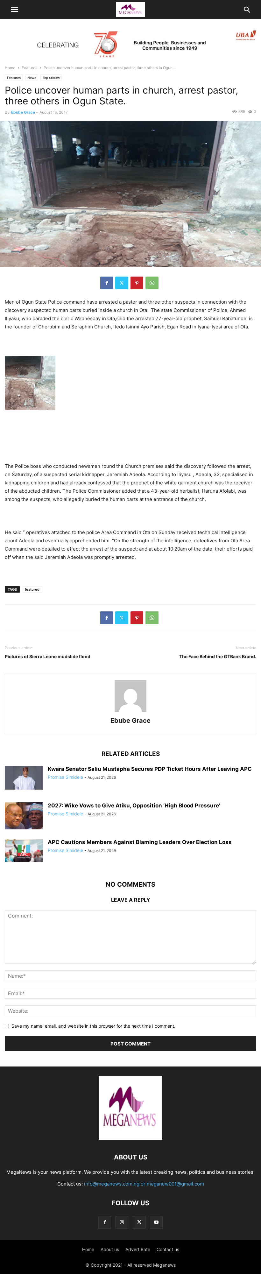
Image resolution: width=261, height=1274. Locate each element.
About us (110, 1249)
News (31, 78)
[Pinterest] (136, 283)
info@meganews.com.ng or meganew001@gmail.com (144, 1184)
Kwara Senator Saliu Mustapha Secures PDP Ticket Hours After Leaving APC (150, 769)
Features (29, 67)
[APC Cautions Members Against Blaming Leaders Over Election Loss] (24, 850)
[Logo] (130, 1138)
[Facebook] (106, 283)
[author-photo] (130, 711)
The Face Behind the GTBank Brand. (217, 656)
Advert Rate (137, 1249)
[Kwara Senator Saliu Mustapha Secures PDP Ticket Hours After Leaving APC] (24, 778)
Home (10, 67)
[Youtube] (156, 1222)
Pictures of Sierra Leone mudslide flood (47, 656)
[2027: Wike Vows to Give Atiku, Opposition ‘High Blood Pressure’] (24, 816)
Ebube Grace (23, 112)
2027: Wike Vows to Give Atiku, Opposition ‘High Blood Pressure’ (134, 805)
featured (32, 589)
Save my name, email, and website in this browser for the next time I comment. (93, 1026)
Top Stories (51, 78)
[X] (121, 283)
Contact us (168, 1249)
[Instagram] (122, 1222)
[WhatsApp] (152, 283)
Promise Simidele (65, 777)
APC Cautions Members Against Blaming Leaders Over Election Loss (140, 842)
